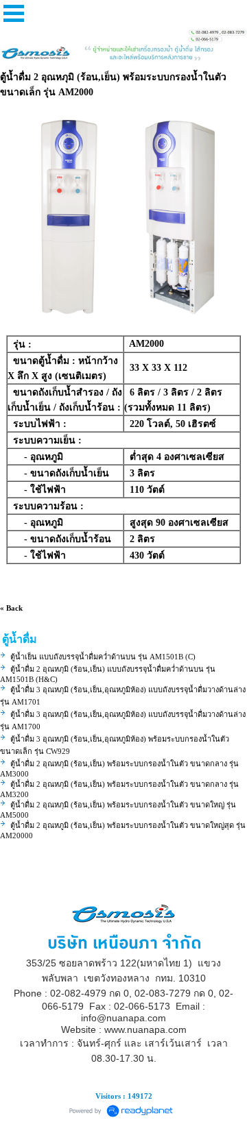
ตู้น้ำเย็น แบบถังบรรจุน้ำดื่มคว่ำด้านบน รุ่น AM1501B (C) (103, 657)
